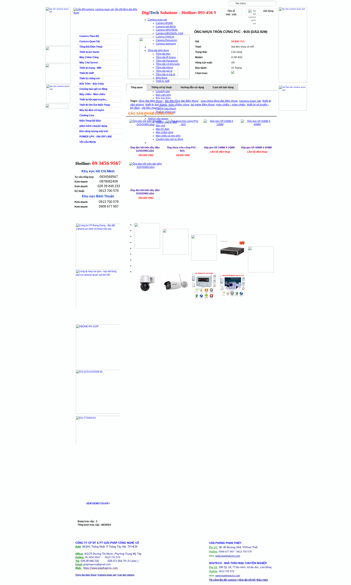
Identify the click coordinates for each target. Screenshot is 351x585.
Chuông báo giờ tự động (93, 89)
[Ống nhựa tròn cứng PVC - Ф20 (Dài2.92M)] (158, 56)
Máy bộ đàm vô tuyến (91, 110)
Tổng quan (137, 87)
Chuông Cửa (86, 115)
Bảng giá (119, 3)
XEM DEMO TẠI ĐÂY (98, 503)
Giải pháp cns (138, 4)
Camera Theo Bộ (89, 36)
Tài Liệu (156, 3)
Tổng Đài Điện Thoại (90, 46)
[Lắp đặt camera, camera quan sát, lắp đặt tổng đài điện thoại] (107, 12)
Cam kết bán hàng (223, 87)
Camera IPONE (164, 23)
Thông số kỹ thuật (161, 87)
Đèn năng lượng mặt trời (93, 131)
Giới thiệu (101, 3)
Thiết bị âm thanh (89, 52)
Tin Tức (193, 3)
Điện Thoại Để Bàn (90, 120)
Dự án (175, 3)
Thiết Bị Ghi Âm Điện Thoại (94, 104)
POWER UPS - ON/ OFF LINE (95, 136)
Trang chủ (82, 3)
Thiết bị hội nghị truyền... (93, 99)
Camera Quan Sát (89, 41)
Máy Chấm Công (89, 57)
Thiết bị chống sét (89, 78)
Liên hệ (212, 3)
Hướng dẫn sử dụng (192, 87)
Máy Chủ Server (88, 62)
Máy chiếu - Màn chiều (92, 94)
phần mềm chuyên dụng (93, 126)
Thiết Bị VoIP (86, 73)
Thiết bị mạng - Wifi (90, 67)
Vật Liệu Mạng (87, 141)
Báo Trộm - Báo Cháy (91, 83)
